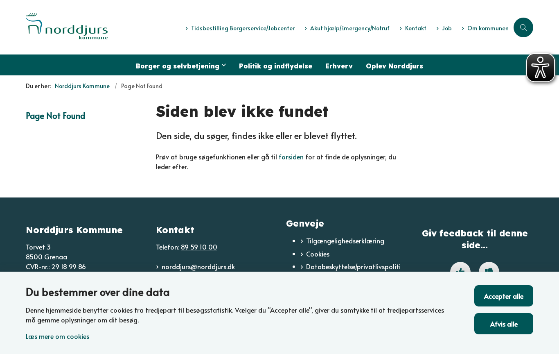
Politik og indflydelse (275, 66)
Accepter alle (503, 295)
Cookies (317, 253)
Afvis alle (504, 323)
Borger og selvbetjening (177, 66)
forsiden (291, 156)
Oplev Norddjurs (394, 66)
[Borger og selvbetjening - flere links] (222, 65)
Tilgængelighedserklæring (345, 240)
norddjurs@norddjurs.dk (198, 266)
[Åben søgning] (523, 27)
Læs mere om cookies (57, 335)
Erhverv (339, 66)
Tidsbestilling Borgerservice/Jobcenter (243, 28)
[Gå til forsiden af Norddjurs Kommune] (103, 27)
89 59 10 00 (199, 246)
